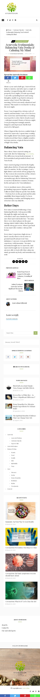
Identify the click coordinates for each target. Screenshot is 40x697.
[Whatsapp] (29, 77)
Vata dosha (29, 154)
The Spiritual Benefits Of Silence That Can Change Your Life (24, 417)
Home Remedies (16, 478)
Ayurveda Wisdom (16, 438)
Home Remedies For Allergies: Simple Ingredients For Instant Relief (24, 406)
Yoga (12, 466)
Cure (8, 469)
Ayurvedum (25, 688)
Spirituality (14, 463)
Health (13, 458)
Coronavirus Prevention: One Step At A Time (21, 548)
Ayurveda (10, 434)
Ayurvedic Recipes (12, 446)
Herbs (13, 475)
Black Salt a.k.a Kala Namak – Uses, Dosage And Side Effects (23, 387)
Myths (13, 483)
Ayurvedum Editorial (16, 53)
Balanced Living (11, 449)
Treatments (14, 486)
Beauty (13, 452)
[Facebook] (7, 77)
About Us (4, 625)
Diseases (13, 472)
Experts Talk (15, 443)
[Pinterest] (22, 77)
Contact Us (5, 628)
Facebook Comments (12, 318)
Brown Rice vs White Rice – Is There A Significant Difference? (24, 396)
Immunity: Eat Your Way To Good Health (19, 522)
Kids (12, 461)
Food (12, 455)
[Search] (36, 20)
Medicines (14, 480)
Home (9, 30)
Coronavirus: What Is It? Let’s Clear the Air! (20, 601)
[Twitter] (15, 77)
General (9, 489)
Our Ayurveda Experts (9, 631)
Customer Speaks (18, 30)
